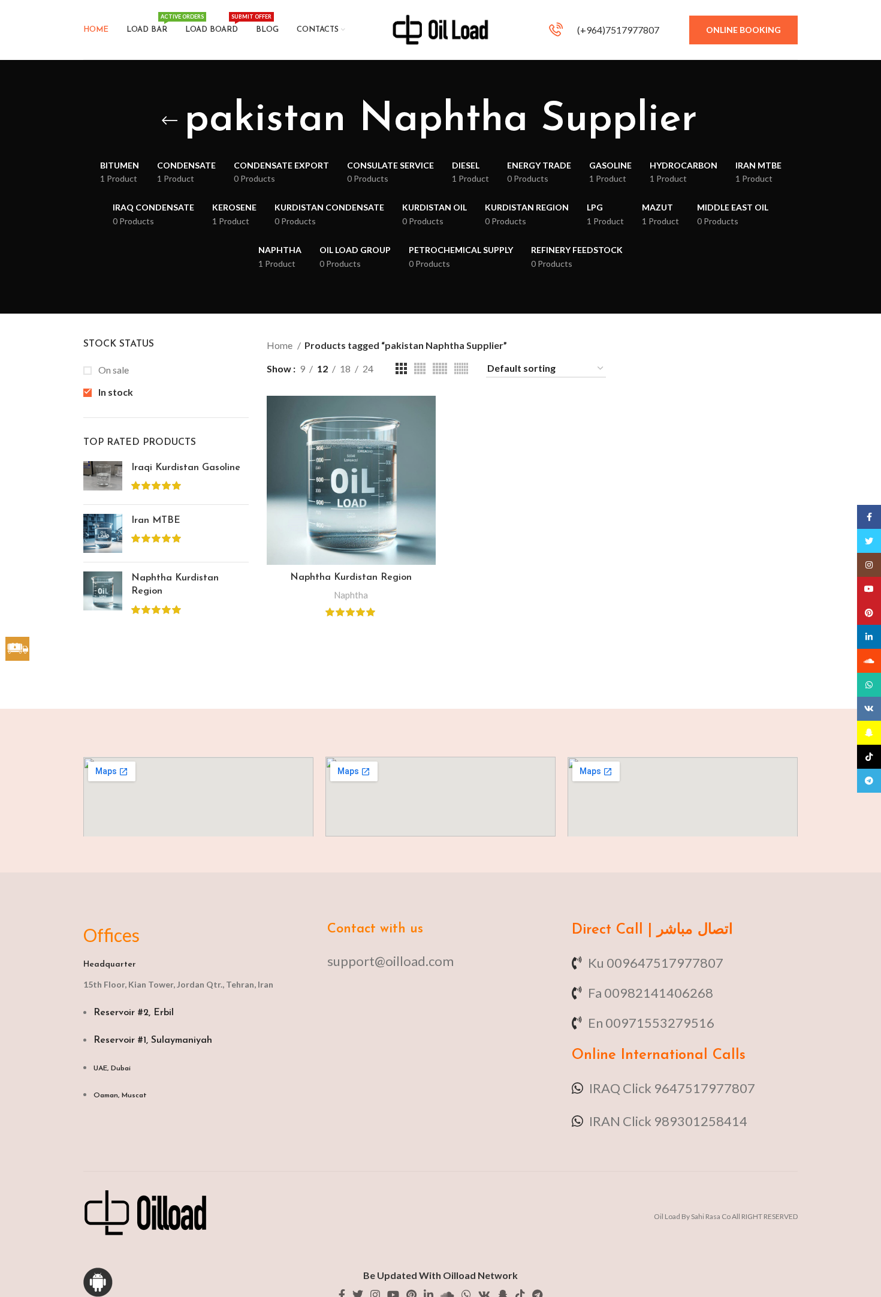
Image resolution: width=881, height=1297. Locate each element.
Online (594, 1055)
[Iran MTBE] (102, 533)
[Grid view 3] (401, 368)
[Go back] (170, 121)
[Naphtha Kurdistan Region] (102, 595)
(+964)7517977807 (617, 29)
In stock (114, 392)
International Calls (681, 1055)
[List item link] (440, 960)
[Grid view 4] (420, 368)
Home (280, 345)
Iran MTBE (155, 520)
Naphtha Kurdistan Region (175, 584)
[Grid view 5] (440, 368)
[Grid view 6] (461, 368)
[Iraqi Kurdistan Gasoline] (102, 478)
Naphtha (351, 594)
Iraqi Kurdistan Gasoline (185, 468)
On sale (112, 369)
